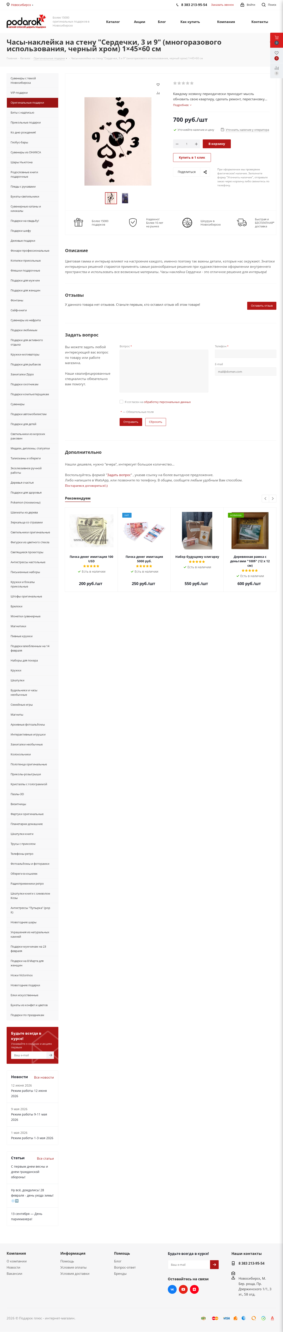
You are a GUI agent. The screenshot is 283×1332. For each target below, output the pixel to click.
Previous (265, 499)
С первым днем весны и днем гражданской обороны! (29, 1171)
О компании (17, 1261)
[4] (188, 83)
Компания (16, 1253)
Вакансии (14, 1273)
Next (272, 499)
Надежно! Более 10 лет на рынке (154, 222)
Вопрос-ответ (125, 1267)
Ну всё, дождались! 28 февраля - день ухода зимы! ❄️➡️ (32, 1195)
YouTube (183, 1289)
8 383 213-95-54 (251, 1263)
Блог (117, 1261)
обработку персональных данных (167, 402)
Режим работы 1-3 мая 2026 (32, 1138)
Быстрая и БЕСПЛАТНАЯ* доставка (264, 222)
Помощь (67, 1261)
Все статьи (45, 1158)
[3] (184, 83)
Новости (13, 1267)
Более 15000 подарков (100, 222)
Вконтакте (172, 1289)
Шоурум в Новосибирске (211, 222)
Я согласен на (158, 402)
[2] (179, 83)
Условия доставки (75, 1273)
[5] (192, 83)
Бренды (120, 1273)
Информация (72, 1253)
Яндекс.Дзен (194, 1289)
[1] (175, 83)
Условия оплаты (73, 1267)
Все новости (44, 1077)
